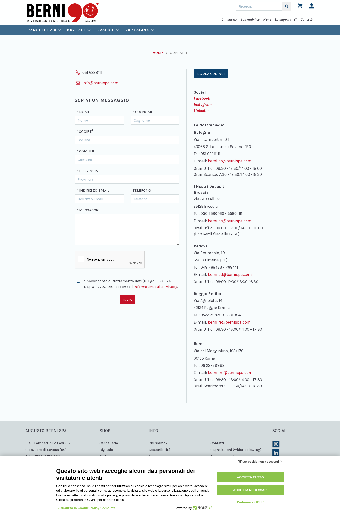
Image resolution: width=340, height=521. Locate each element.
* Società (85, 131)
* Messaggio (88, 210)
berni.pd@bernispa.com (230, 274)
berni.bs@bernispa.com (230, 221)
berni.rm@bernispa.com (230, 372)
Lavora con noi (211, 73)
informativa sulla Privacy (155, 286)
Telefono (142, 190)
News (267, 19)
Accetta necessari (250, 490)
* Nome (83, 112)
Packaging (137, 30)
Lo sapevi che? (286, 19)
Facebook (202, 98)
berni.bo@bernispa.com (230, 161)
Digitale (76, 30)
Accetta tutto (250, 477)
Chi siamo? (158, 443)
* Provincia (87, 171)
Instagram (203, 104)
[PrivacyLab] (202, 508)
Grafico (105, 30)
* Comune (86, 151)
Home (158, 52)
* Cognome (143, 112)
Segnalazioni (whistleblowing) (235, 449)
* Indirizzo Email (93, 190)
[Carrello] (300, 7)
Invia (127, 299)
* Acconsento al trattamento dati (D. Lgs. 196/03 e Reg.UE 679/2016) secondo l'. (131, 284)
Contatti (306, 19)
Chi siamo (229, 19)
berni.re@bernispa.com (229, 322)
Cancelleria (41, 30)
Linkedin (201, 110)
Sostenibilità (250, 19)
